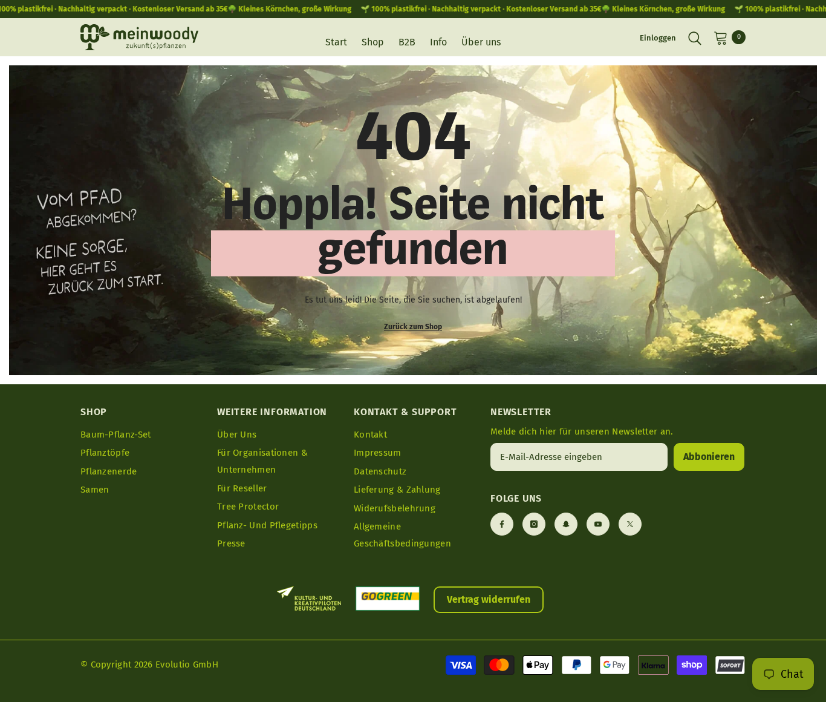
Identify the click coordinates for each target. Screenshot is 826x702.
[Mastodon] (565, 524)
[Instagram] (533, 524)
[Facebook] (501, 524)
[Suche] (695, 37)
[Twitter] (630, 524)
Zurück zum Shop (413, 326)
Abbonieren (709, 456)
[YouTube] (598, 524)
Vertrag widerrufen (488, 599)
